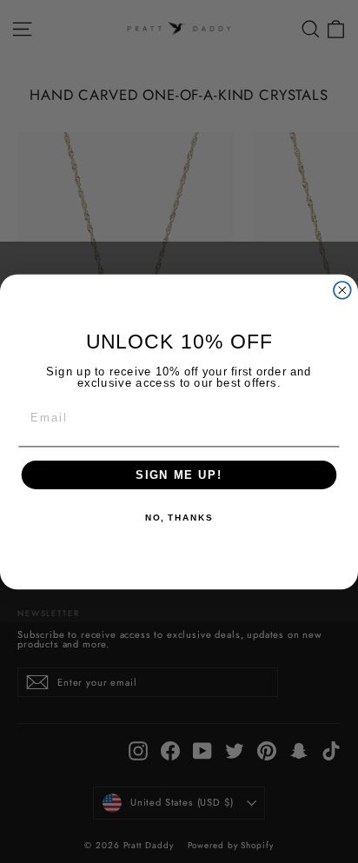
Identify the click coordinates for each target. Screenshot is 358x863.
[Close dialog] (342, 289)
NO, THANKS (179, 518)
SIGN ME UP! (179, 474)
